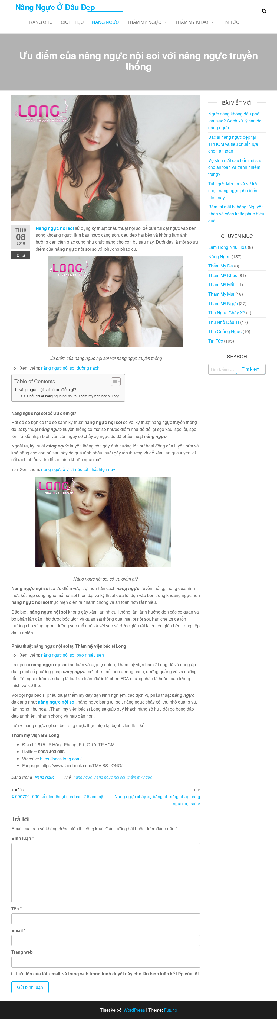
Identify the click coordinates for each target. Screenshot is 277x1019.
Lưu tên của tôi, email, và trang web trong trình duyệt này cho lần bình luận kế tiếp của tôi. (108, 973)
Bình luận (22, 838)
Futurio (170, 1010)
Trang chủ (40, 22)
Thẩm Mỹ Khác (191, 22)
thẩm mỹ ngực (139, 777)
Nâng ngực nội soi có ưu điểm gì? (47, 389)
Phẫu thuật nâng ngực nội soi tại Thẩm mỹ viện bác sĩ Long (73, 395)
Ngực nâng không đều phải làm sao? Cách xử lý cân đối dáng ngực (235, 121)
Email (18, 930)
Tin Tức (230, 22)
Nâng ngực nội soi (55, 228)
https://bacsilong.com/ (60, 759)
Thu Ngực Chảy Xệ (226, 312)
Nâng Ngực (105, 22)
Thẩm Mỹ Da (220, 266)
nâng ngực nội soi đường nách (70, 368)
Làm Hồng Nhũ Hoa (227, 247)
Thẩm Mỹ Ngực (144, 22)
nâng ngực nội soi (109, 777)
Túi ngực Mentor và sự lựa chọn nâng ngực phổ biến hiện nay (233, 190)
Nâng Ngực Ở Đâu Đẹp (55, 6)
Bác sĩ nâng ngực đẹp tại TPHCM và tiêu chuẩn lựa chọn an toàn (233, 144)
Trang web (22, 952)
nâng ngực (83, 777)
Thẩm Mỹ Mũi (221, 294)
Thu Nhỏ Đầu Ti (223, 322)
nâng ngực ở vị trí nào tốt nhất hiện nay (78, 469)
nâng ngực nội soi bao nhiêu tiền (72, 655)
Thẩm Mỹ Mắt (221, 284)
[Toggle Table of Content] (113, 381)
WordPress (134, 1010)
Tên (16, 908)
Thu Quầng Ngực (225, 331)
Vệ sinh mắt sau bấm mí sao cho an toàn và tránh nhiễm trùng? (235, 167)
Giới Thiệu (72, 22)
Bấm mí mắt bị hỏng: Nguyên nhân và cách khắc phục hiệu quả (236, 214)
